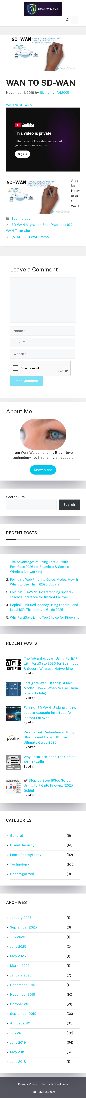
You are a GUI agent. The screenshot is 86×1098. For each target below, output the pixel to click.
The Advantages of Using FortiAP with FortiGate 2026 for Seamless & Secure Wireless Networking (39, 566)
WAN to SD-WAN (19, 105)
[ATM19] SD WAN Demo (30, 237)
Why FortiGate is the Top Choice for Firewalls (44, 617)
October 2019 (21, 1004)
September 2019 (23, 1014)
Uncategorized (22, 874)
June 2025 (18, 946)
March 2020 (19, 966)
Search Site (15, 497)
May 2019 (17, 1052)
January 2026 (21, 918)
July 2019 (17, 1033)
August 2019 (20, 1023)
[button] (67, 20)
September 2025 (23, 927)
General (16, 836)
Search (69, 505)
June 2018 (18, 1062)
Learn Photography (25, 855)
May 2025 (18, 956)
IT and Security (22, 845)
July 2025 (17, 937)
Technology (20, 218)
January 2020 (20, 975)
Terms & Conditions (54, 1084)
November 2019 (22, 994)
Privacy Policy (27, 1084)
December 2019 (22, 985)
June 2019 (18, 1042)
